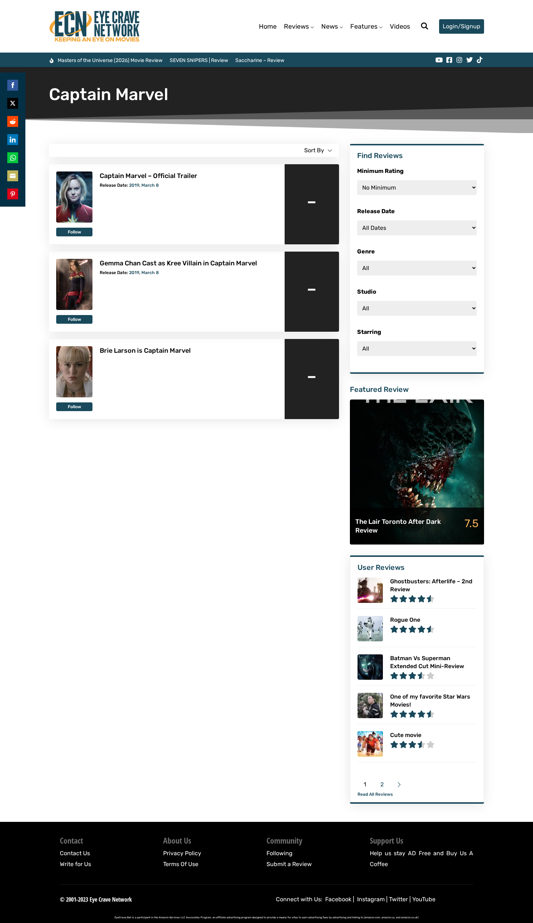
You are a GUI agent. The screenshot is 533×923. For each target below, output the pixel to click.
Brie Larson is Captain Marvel (145, 351)
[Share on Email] (12, 175)
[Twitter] (469, 60)
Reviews (296, 26)
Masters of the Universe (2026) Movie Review (110, 60)
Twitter (398, 899)
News (329, 26)
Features (363, 26)
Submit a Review (289, 864)
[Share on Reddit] (12, 121)
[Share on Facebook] (12, 85)
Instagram (371, 899)
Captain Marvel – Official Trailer (148, 176)
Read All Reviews (375, 794)
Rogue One (405, 619)
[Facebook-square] (449, 60)
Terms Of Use (180, 864)
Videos (400, 26)
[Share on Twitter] (12, 103)
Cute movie (405, 735)
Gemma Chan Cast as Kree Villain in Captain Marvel (178, 263)
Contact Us (75, 853)
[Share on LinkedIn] (12, 139)
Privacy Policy (182, 853)
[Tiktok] (479, 60)
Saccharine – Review (259, 60)
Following (279, 853)
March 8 (150, 185)
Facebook (338, 899)
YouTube (423, 899)
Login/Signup (461, 26)
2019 (134, 185)
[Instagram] (459, 60)
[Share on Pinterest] (12, 194)
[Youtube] (439, 60)
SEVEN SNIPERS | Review (199, 60)
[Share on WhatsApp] (12, 157)
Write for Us (75, 864)
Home (268, 26)
